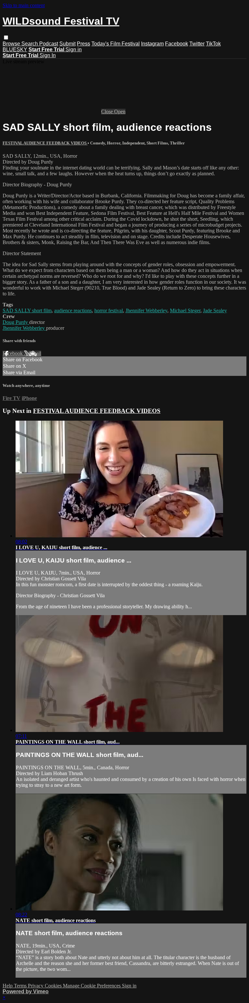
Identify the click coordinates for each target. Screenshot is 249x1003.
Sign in (73, 49)
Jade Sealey (215, 310)
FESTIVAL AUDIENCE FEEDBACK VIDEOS (45, 143)
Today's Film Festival (115, 43)
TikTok (213, 43)
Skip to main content (24, 5)
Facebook (176, 43)
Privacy (36, 985)
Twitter (197, 43)
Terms (21, 985)
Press (83, 43)
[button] (6, 37)
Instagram (152, 43)
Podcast (48, 43)
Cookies (54, 985)
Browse (12, 43)
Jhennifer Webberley (146, 310)
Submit (67, 43)
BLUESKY (15, 49)
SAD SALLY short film (27, 310)
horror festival (108, 310)
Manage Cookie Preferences (92, 985)
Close (107, 111)
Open (119, 111)
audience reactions (73, 310)
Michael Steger (185, 310)
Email (35, 353)
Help (8, 985)
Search (30, 43)
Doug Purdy (16, 322)
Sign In (48, 55)
